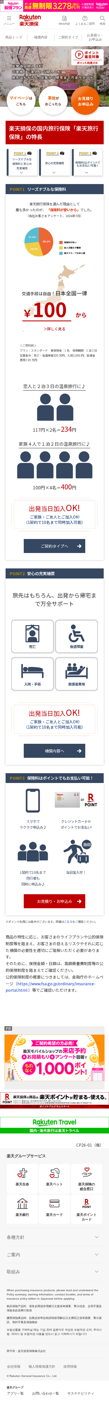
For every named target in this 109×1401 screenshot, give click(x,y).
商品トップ (13, 37)
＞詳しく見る (54, 328)
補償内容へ (54, 751)
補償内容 (41, 37)
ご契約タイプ (68, 37)
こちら (68, 921)
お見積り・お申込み (54, 901)
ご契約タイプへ (54, 546)
